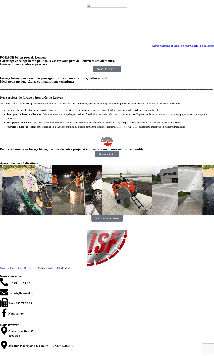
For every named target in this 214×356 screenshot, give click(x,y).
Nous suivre (16, 313)
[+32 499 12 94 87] (4, 282)
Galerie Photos (198, 45)
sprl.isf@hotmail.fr (20, 293)
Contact (210, 45)
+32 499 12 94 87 (19, 283)
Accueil (156, 45)
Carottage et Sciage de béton (175, 45)
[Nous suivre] (4, 313)
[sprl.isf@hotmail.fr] (4, 292)
